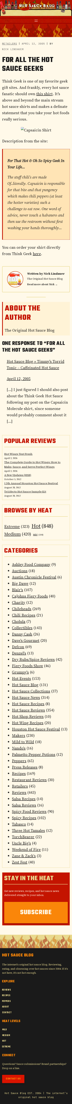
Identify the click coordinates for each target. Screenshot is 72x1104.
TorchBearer (23, 837)
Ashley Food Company (31, 564)
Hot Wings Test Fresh (18, 454)
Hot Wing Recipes (27, 723)
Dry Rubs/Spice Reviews (33, 659)
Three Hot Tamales (28, 830)
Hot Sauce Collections (31, 691)
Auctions (19, 570)
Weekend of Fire (26, 849)
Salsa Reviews (24, 805)
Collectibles (22, 628)
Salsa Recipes (24, 799)
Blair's (17, 589)
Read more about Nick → (42, 284)
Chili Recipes (23, 615)
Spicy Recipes (24, 818)
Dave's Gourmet (25, 640)
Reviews (19, 792)
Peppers (19, 761)
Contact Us (13, 1079)
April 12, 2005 (19, 378)
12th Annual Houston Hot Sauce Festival (31, 483)
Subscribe (36, 912)
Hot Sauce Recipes (28, 704)
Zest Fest (19, 862)
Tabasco (19, 824)
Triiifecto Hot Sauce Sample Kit (25, 491)
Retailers (9, 43)
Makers (18, 735)
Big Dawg (20, 583)
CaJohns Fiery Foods (30, 596)
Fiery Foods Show (27, 666)
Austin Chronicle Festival (34, 577)
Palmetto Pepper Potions (33, 754)
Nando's (19, 748)
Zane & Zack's (24, 856)
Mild (38, 534)
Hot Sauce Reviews (28, 710)
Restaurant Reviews (29, 780)
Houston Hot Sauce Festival (36, 729)
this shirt (44, 94)
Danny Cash (22, 634)
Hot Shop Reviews (28, 716)
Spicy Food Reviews (29, 811)
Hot (42, 526)
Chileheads (21, 608)
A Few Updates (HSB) (17, 475)
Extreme (17, 526)
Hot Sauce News (26, 697)
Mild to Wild (23, 742)
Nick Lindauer (54, 274)
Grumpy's (20, 672)
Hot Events (21, 678)
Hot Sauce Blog (25, 685)
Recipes (19, 773)
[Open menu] (36, 20)
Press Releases (24, 767)
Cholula (18, 621)
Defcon (18, 647)
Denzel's (19, 653)
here (37, 253)
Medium (17, 534)
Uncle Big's (21, 843)
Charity (18, 602)
